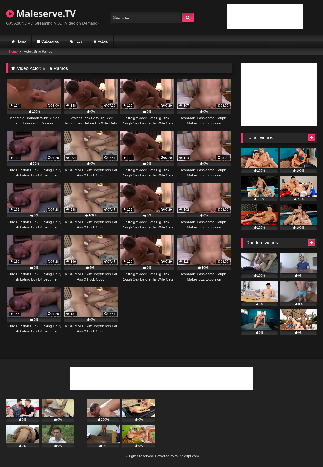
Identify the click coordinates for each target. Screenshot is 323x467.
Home (21, 41)
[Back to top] (307, 452)
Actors (103, 41)
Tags (79, 41)
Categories (50, 41)
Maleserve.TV (45, 13)
